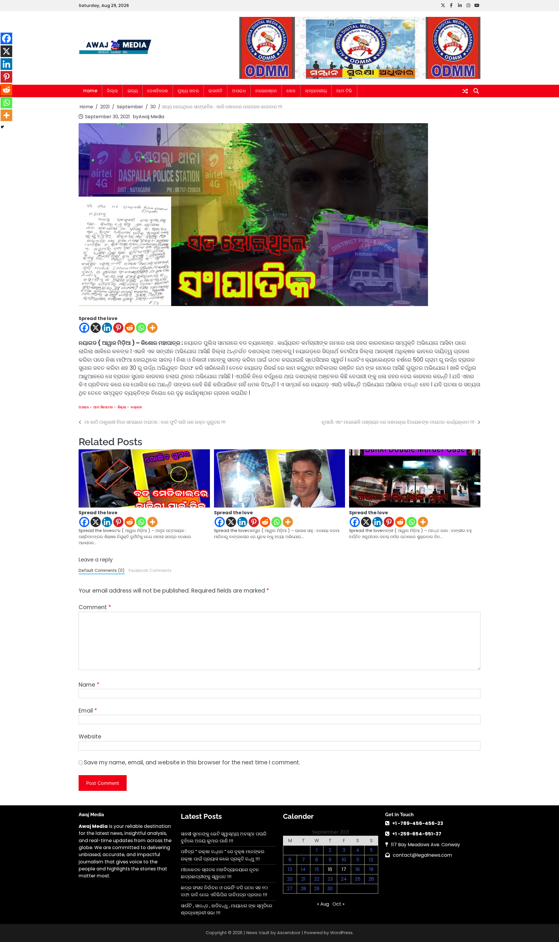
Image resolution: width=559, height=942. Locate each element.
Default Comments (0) (102, 570)
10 (344, 859)
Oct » (338, 904)
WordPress (341, 933)
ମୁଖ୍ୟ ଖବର (188, 91)
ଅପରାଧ (239, 91)
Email (88, 711)
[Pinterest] (118, 328)
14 (303, 869)
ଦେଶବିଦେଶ (157, 91)
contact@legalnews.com (422, 855)
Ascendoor (288, 933)
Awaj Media (151, 116)
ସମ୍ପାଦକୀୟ (316, 91)
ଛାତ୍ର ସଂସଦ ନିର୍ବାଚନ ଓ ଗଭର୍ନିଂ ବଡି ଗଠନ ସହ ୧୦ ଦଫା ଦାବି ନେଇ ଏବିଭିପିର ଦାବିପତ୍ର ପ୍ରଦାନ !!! (224, 891)
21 (303, 879)
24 (344, 879)
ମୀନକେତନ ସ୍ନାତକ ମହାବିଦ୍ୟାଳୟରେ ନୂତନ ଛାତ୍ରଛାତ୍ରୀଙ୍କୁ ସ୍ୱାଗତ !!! (220, 873)
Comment (95, 607)
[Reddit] (130, 328)
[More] (152, 328)
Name (89, 685)
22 (316, 879)
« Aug (323, 904)
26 (371, 879)
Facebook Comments (150, 570)
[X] (96, 328)
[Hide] (2, 127)
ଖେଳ (291, 91)
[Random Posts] (465, 91)
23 (330, 879)
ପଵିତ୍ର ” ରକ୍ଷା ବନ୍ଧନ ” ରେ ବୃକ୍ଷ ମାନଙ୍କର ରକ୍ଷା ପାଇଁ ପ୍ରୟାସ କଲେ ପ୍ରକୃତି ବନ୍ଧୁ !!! (222, 855)
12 (371, 859)
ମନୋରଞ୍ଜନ (266, 91)
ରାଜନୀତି (215, 91)
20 (290, 879)
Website (90, 736)
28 (303, 888)
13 (290, 869)
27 (290, 888)
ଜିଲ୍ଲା (112, 91)
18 (357, 869)
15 (317, 869)
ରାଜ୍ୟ (133, 91)
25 (357, 879)
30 (330, 888)
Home (90, 91)
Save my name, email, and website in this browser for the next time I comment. (192, 762)
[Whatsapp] (141, 328)
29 (316, 888)
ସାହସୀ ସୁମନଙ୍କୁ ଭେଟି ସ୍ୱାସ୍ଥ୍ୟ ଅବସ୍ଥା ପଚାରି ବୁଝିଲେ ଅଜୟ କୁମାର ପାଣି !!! (223, 837)
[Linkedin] (107, 328)
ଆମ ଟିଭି (344, 91)
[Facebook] (84, 328)
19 (371, 869)
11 (357, 859)
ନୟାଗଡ (136, 407)
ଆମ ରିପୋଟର (103, 407)
